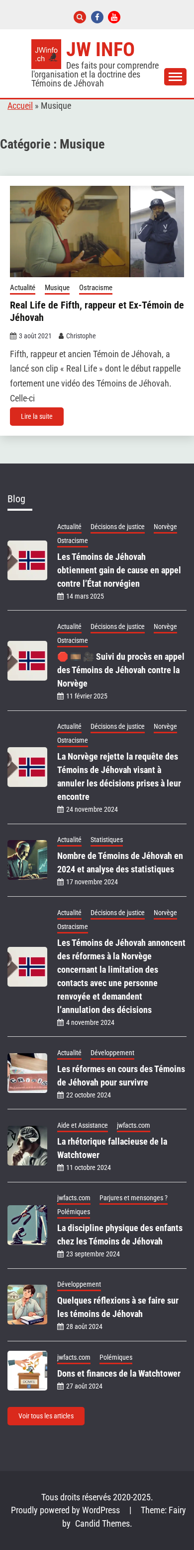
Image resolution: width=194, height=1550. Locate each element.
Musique (57, 287)
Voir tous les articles (46, 1416)
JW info (100, 49)
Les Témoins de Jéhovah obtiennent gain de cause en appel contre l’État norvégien (119, 570)
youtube (114, 17)
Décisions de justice (118, 527)
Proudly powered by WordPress (66, 1510)
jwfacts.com (133, 1125)
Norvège (165, 527)
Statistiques (107, 840)
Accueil (20, 106)
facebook (97, 17)
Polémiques (73, 1212)
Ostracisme (95, 287)
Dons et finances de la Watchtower (119, 1373)
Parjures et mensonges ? (133, 1198)
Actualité (22, 287)
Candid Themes (102, 1524)
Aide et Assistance (82, 1125)
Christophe (81, 336)
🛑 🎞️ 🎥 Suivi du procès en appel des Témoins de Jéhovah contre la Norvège (121, 670)
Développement (112, 1053)
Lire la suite (37, 416)
